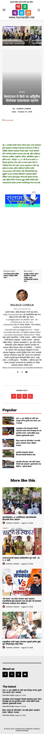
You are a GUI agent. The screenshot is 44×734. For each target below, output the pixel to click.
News (22, 92)
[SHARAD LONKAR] (22, 295)
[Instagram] (11, 674)
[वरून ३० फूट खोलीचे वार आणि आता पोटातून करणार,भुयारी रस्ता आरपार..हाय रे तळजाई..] (8, 421)
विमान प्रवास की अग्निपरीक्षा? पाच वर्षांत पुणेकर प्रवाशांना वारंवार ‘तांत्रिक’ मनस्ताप (28, 442)
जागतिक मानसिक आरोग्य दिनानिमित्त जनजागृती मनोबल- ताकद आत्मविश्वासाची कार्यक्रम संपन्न (31, 277)
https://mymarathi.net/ (22, 309)
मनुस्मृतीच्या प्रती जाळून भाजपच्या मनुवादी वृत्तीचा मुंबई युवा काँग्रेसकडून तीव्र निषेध (21, 643)
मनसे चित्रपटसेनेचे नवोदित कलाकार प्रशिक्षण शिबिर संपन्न (11, 276)
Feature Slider (8, 695)
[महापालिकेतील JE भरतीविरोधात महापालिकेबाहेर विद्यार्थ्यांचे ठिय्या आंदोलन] (22, 36)
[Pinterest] (24, 396)
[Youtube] (26, 371)
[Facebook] (18, 371)
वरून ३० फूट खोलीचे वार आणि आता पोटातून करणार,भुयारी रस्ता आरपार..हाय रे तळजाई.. (28, 420)
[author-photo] (4, 523)
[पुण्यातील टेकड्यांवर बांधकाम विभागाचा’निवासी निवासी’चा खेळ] (8, 453)
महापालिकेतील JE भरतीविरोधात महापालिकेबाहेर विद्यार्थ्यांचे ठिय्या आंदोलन (19, 518)
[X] (22, 371)
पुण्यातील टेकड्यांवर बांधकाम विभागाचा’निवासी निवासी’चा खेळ (25, 453)
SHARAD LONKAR (23, 109)
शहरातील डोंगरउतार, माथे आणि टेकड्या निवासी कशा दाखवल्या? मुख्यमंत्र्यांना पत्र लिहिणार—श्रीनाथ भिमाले (28, 463)
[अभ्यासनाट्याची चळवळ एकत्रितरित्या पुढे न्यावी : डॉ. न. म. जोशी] (22, 541)
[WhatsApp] (30, 396)
